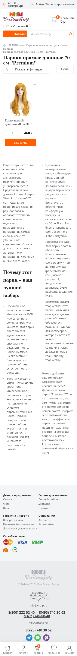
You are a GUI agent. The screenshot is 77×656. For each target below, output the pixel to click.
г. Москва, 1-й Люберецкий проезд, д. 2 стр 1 (39, 596)
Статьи (7, 499)
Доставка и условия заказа (20, 528)
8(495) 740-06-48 (37, 616)
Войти (40, 4)
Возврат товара (13, 520)
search (70, 33)
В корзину (20, 143)
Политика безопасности (18, 524)
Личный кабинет (49, 499)
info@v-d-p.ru (38, 605)
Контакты (44, 520)
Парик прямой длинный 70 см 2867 (18, 122)
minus (8, 133)
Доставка (44, 504)
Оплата (43, 508)
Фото (6, 504)
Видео (7, 508)
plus (16, 133)
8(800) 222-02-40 (21, 612)
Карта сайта (46, 524)
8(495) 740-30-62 (52, 612)
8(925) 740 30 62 (39, 630)
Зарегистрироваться (60, 4)
